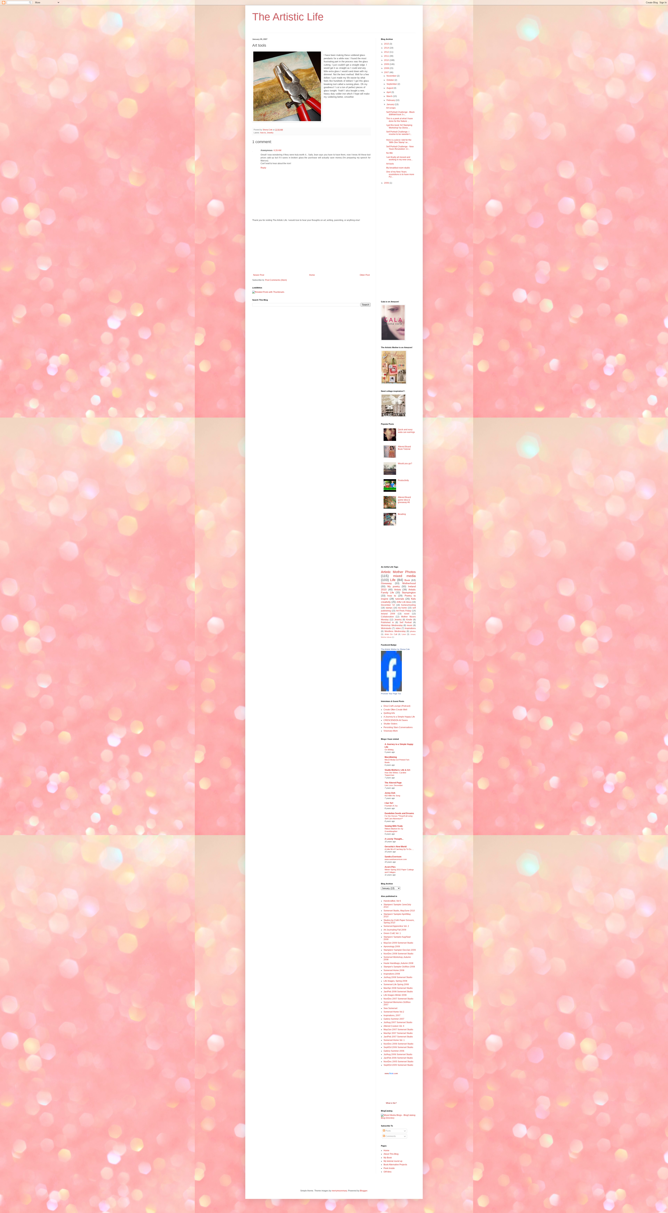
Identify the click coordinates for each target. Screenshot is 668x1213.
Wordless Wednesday (394, 631)
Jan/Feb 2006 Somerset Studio (398, 1058)
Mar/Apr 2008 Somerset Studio (398, 988)
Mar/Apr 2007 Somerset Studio (398, 1033)
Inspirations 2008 (392, 974)
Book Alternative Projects (395, 1164)
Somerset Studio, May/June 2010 (399, 910)
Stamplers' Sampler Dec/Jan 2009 (400, 950)
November (392, 76)
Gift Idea (387, 1172)
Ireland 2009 (388, 614)
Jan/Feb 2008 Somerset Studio (398, 991)
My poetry (393, 586)
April (389, 92)
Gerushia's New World (396, 846)
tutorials (399, 598)
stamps (389, 608)
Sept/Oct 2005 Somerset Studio (398, 1065)
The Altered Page (393, 783)
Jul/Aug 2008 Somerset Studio (398, 977)
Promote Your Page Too (391, 694)
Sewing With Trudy (394, 826)
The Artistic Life (288, 17)
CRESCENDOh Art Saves (396, 720)
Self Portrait (406, 622)
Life (393, 580)
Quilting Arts (389, 713)
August (390, 88)
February (391, 100)
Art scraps (391, 108)
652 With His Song (392, 796)
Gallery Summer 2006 (394, 1051)
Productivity (403, 480)
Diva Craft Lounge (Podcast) (397, 706)
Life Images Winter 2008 (395, 995)
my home (402, 608)
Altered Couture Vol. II (394, 1026)
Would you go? (405, 463)
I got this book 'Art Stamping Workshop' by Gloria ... (399, 126)
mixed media (404, 576)
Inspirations (410, 628)
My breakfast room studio (398, 168)
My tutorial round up (393, 1161)
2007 (386, 72)
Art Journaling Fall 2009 (395, 930)
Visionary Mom (391, 731)
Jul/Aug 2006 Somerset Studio (398, 1054)
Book (407, 580)
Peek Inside (389, 1168)
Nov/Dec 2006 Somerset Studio (398, 1044)
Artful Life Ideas (404, 602)
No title (389, 153)
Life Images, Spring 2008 (395, 981)
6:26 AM (277, 150)
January (391, 104)
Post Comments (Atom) (276, 280)
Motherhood (409, 583)
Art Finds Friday (403, 611)
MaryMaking (391, 757)
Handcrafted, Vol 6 (392, 901)
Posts (388, 1131)
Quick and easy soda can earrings (406, 430)
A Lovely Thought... (394, 839)
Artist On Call (391, 634)
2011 (386, 56)
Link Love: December (394, 785)
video (398, 628)
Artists (397, 589)
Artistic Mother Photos (398, 572)
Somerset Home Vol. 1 (394, 1040)
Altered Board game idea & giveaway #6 (404, 500)
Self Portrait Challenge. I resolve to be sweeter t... (399, 133)
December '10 (388, 605)
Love (404, 634)
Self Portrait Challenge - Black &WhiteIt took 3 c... (400, 113)
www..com (391, 1073)
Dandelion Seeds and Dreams (399, 813)
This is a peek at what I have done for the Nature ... (399, 119)
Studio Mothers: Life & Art (397, 770)
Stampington (409, 592)
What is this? (391, 1103)
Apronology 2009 (392, 946)
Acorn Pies (390, 867)
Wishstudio (386, 628)
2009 (386, 64)
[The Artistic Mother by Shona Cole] (391, 690)
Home (312, 275)
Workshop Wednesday (392, 625)
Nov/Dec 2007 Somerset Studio (398, 999)
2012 (386, 52)
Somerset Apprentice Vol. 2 (396, 926)
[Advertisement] (311, 247)
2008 (386, 68)
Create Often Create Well (395, 709)
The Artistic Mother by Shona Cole (395, 649)
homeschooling (408, 605)
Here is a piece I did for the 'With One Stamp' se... (398, 141)
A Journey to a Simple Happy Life (399, 717)
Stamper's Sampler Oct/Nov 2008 (399, 966)
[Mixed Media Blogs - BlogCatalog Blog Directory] (398, 1118)
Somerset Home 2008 (394, 970)
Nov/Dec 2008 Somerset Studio (398, 953)
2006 (386, 183)
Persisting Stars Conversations (398, 727)
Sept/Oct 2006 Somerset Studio (398, 1047)
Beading (402, 514)
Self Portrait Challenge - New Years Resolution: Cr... (400, 147)
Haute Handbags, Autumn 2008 (398, 963)
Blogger (363, 1191)
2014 (386, 48)
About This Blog (391, 1154)
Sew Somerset (390, 1008)
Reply (263, 168)
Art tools (390, 164)
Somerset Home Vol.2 (394, 1012)
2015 (386, 44)
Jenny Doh (390, 793)
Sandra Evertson (393, 856)
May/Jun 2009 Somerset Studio (398, 943)
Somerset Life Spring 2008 (396, 984)
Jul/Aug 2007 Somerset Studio (398, 1022)
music (409, 625)
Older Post (365, 275)
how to (263, 133)
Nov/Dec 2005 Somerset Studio (398, 1061)
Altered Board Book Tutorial (404, 447)
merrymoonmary (339, 1191)
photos (413, 631)
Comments (390, 1136)
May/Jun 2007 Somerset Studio (398, 1029)
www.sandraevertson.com (396, 859)
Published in (387, 622)
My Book (388, 1157)
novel (406, 614)
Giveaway (386, 583)
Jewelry (270, 133)
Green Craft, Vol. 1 (392, 933)
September (392, 84)
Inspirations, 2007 (392, 1015)
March (390, 96)
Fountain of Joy (391, 806)
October (391, 80)
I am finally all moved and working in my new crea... (399, 158)
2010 (386, 60)
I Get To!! (389, 803)
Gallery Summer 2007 (394, 1019)
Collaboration (387, 616)
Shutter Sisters (390, 724)
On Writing (389, 750)
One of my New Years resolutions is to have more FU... (400, 174)
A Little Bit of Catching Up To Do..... (399, 849)
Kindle (409, 619)
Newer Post (258, 275)
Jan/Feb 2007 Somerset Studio (398, 1036)
